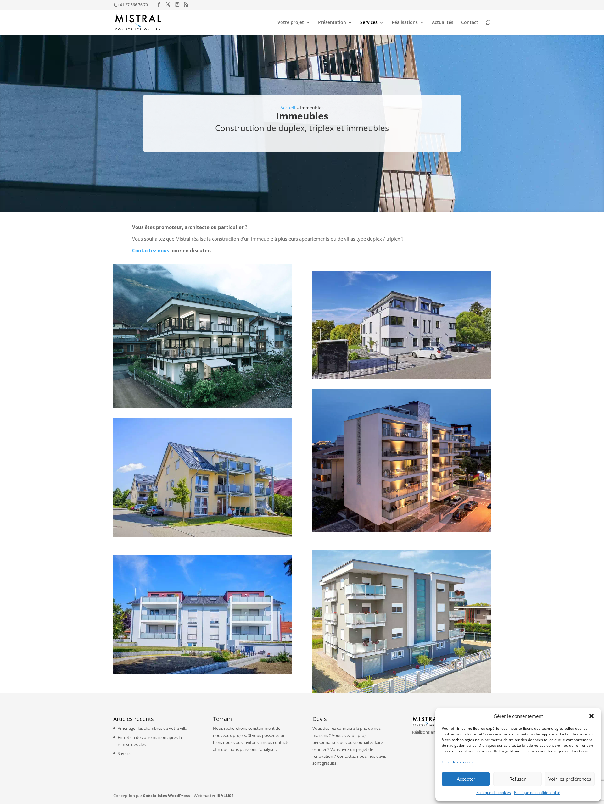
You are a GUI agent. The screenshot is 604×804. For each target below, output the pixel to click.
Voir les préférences (569, 779)
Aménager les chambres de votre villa (152, 728)
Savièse (124, 753)
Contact (469, 22)
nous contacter (277, 742)
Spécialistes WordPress (166, 795)
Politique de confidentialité (537, 792)
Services (369, 22)
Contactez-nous (150, 250)
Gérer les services (457, 762)
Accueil (287, 108)
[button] (591, 716)
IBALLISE (224, 795)
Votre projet (290, 22)
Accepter (466, 779)
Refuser (517, 779)
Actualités (442, 22)
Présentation (332, 22)
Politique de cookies (493, 792)
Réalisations (405, 22)
